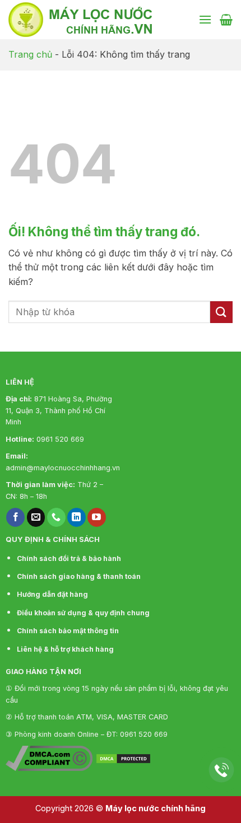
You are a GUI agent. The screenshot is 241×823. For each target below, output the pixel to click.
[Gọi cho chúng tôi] (56, 517)
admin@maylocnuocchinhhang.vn (63, 468)
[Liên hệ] (221, 770)
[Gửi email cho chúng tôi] (36, 517)
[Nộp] (221, 312)
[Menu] (205, 19)
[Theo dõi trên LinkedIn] (76, 517)
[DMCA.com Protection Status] (123, 757)
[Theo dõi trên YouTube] (96, 517)
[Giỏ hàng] (226, 19)
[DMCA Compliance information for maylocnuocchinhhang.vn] (49, 757)
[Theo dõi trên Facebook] (15, 517)
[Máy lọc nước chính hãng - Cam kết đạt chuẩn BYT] (99, 19)
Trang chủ (30, 54)
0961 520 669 (60, 439)
